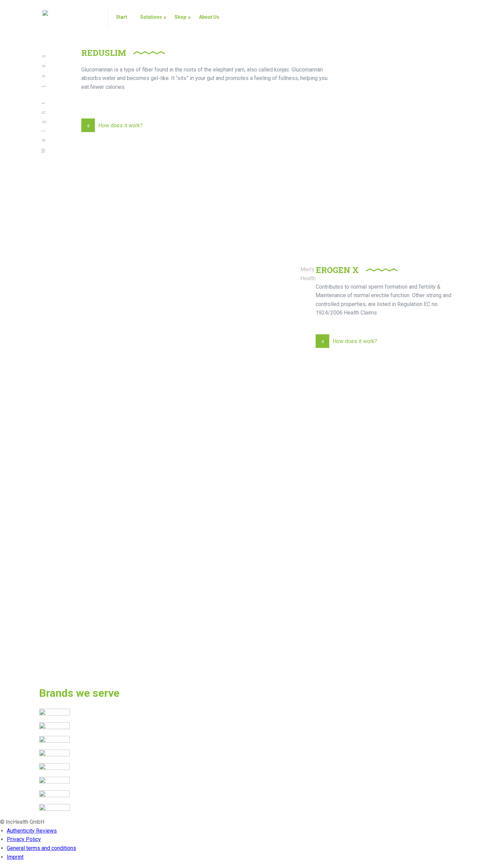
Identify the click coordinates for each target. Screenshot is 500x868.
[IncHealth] (71, 17)
